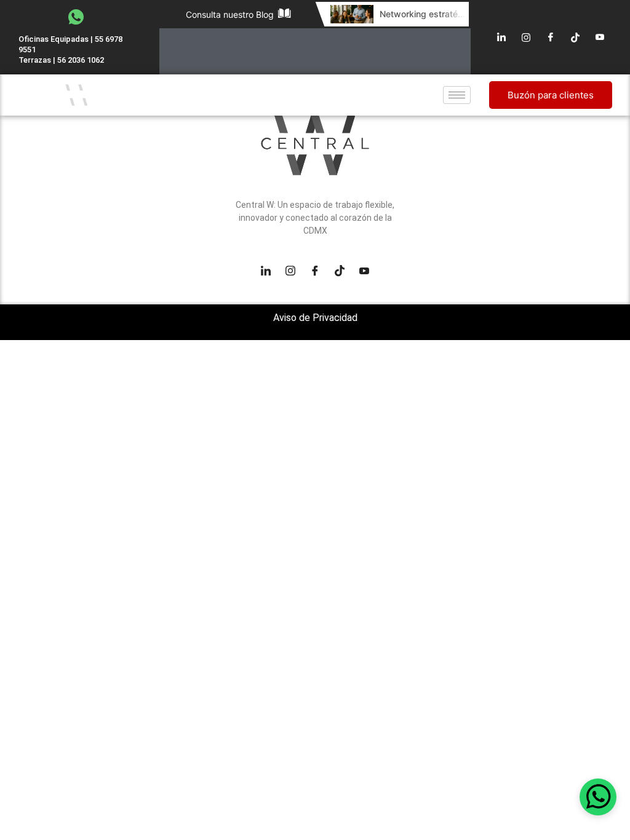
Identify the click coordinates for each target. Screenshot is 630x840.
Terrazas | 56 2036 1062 (61, 60)
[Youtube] (600, 37)
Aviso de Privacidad (315, 317)
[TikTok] (575, 37)
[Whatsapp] (598, 797)
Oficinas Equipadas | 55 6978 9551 (70, 44)
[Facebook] (550, 37)
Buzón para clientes (551, 95)
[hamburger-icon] (457, 95)
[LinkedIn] (501, 37)
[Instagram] (526, 37)
